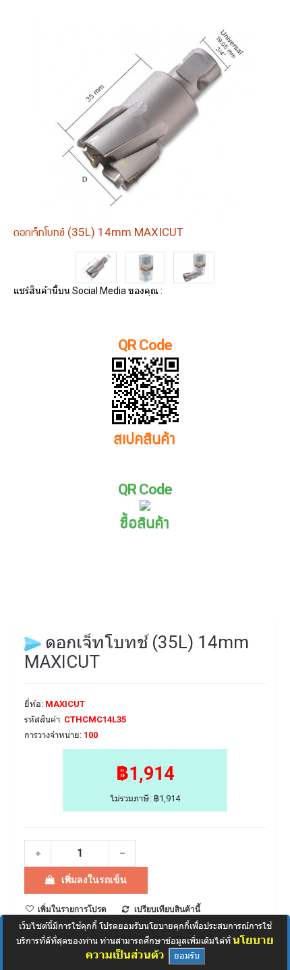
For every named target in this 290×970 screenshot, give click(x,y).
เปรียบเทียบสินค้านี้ (167, 909)
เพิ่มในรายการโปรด (72, 909)
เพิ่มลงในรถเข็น (94, 879)
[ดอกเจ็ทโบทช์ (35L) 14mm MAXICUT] (96, 268)
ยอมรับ (187, 955)
